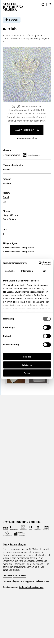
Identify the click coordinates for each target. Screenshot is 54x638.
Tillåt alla (27, 357)
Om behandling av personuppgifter (18, 581)
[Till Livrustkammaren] (37, 527)
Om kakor (7, 575)
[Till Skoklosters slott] (46, 527)
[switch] (47, 327)
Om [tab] (44, 271)
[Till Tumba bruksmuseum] (7, 533)
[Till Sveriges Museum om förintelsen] (19, 533)
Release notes (42, 581)
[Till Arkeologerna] (5, 527)
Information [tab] (27, 271)
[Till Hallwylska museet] (23, 527)
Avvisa (27, 373)
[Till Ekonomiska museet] (14, 527)
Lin (4, 201)
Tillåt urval (27, 365)
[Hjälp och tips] (43, 4)
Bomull (6, 197)
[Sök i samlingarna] (50, 4)
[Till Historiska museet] (30, 527)
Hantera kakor (19, 576)
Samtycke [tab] (10, 271)
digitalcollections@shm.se (31, 587)
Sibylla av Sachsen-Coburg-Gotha (18, 247)
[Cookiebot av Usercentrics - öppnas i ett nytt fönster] (39, 263)
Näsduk (6, 169)
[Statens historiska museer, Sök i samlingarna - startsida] (13, 6)
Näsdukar (7, 183)
